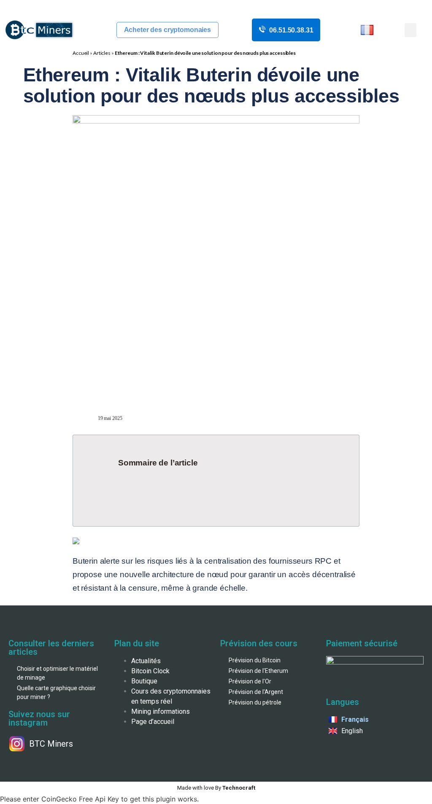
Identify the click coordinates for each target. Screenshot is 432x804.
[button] (410, 30)
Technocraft (216, 788)
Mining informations (160, 711)
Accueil (81, 53)
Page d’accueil (152, 722)
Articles (102, 53)
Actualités (146, 661)
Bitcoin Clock (150, 671)
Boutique (144, 681)
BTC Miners (51, 744)
